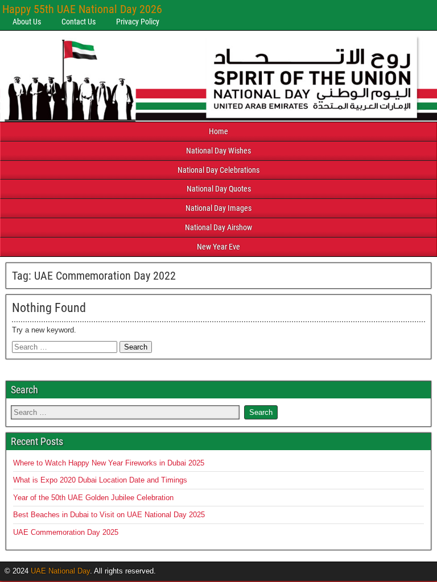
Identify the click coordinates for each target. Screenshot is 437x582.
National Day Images (218, 208)
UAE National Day (60, 571)
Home (218, 131)
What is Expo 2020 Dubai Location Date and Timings (100, 480)
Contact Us (78, 21)
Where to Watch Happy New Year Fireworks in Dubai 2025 (108, 463)
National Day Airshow (218, 227)
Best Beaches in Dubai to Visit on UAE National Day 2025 (109, 514)
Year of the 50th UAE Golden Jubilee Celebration (93, 497)
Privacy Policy (137, 21)
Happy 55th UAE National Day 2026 (82, 9)
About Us (27, 21)
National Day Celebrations (218, 169)
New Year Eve (218, 246)
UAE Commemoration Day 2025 (65, 532)
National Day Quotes (219, 188)
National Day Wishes (218, 150)
